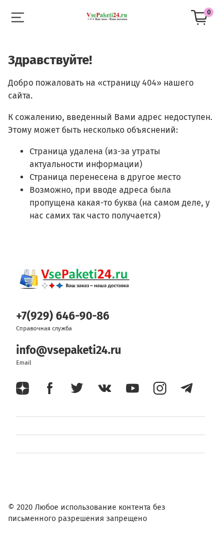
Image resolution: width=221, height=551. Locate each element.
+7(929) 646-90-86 (62, 316)
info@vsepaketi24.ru (68, 350)
